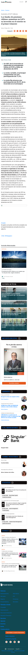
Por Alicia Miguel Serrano (9, 570)
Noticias (3, 591)
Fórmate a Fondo (7, 59)
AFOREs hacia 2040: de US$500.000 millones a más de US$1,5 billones (9, 406)
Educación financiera (6, 615)
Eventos (6, 483)
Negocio (3, 599)
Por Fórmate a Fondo (8, 276)
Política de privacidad (19, 650)
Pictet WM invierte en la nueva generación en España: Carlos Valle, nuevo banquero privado (14, 325)
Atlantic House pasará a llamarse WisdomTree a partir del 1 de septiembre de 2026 (13, 295)
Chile (2, 236)
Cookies (13, 652)
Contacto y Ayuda (10, 638)
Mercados (3, 596)
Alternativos (16, 593)
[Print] (23, 31)
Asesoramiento (4, 610)
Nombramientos (5, 593)
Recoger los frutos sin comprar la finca (13, 303)
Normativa (15, 601)
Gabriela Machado (5, 420)
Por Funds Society (8, 545)
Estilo (5, 531)
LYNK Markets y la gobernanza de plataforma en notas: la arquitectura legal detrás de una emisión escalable (11, 416)
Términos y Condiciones (7, 650)
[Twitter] (20, 31)
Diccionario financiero (6, 612)
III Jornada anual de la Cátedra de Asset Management (14, 516)
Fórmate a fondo (5, 604)
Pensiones (15, 599)
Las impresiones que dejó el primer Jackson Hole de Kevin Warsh (11, 314)
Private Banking (5, 601)
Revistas (3, 618)
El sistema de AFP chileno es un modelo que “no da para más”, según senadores (13, 272)
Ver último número (14, 383)
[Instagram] (10, 642)
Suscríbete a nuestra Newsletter (15, 632)
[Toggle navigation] (26, 2)
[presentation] (2, 436)
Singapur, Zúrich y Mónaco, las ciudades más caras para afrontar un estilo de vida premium (10, 541)
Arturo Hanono (4, 409)
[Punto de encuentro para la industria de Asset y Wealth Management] (6, 2)
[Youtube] (15, 642)
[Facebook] (17, 31)
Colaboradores (10, 428)
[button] (13, 649)
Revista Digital (9, 338)
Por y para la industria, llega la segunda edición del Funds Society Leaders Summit (16, 504)
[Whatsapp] (26, 31)
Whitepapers (8, 236)
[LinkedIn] (14, 31)
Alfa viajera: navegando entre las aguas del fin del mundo (9, 566)
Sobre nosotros (10, 457)
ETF (14, 596)
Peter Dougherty (4, 399)
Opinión (6, 391)
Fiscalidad (3, 607)
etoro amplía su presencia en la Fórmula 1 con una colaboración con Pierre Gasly (10, 554)
